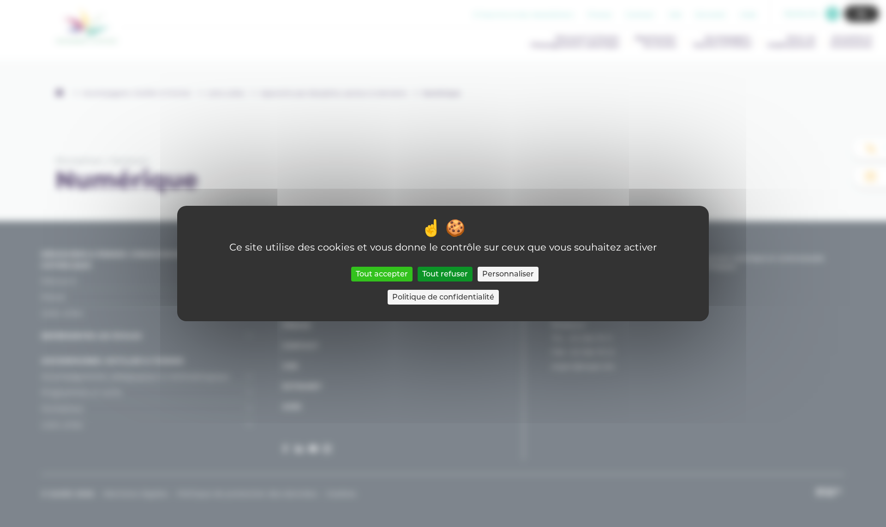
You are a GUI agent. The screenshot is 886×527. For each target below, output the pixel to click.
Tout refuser (445, 273)
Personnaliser (508, 273)
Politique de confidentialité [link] (443, 297)
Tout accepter (382, 273)
